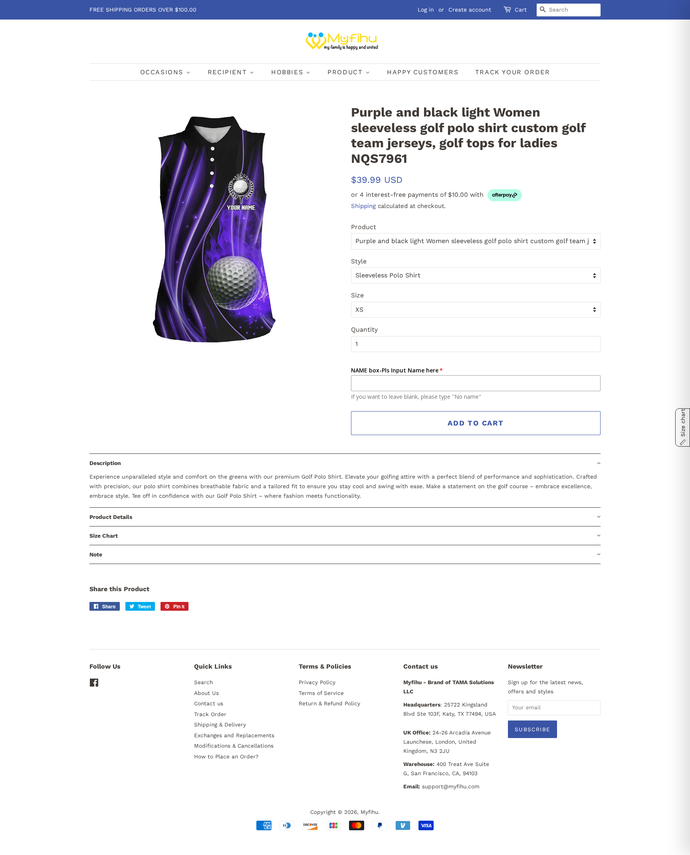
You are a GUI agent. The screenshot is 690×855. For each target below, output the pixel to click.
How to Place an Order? (226, 756)
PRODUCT (346, 72)
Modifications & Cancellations (234, 745)
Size (357, 295)
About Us (206, 693)
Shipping (363, 206)
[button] (345, 462)
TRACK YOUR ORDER (512, 72)
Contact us (208, 703)
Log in (426, 9)
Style (359, 261)
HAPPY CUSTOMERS (422, 72)
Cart (521, 9)
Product (363, 227)
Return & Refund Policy (329, 703)
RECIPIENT (229, 72)
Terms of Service (321, 693)
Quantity (364, 329)
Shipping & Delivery (220, 724)
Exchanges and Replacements (234, 735)
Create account (469, 9)
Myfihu (369, 812)
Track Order (210, 714)
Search (203, 682)
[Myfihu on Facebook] (94, 684)
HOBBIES (288, 72)
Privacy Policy (317, 682)
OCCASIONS (163, 72)
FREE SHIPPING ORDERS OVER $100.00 (142, 9)
